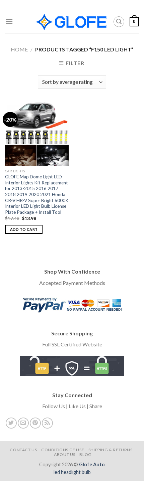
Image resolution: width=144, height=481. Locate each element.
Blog (85, 454)
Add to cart (24, 229)
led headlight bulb (72, 472)
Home (19, 49)
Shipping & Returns (110, 449)
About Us (64, 454)
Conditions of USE (62, 449)
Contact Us (23, 449)
